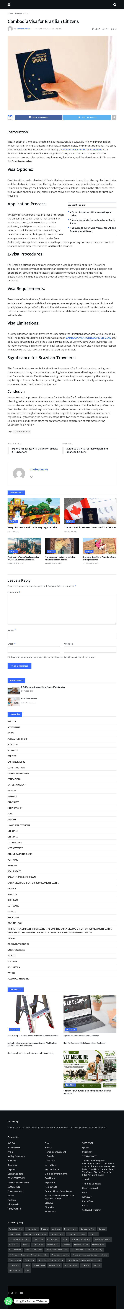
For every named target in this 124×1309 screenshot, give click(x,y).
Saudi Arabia (15, 1260)
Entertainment (17, 784)
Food (10, 813)
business (56, 1229)
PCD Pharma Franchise (56, 1250)
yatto (11, 972)
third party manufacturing (51, 1260)
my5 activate (15, 848)
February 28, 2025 (16, 564)
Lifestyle (18, 13)
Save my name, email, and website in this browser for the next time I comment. (53, 657)
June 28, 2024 (28, 691)
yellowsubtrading (18, 978)
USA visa (86, 1265)
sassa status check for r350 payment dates (33, 882)
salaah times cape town (22, 876)
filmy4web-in (15, 807)
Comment (14, 592)
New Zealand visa (33, 1250)
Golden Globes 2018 (81, 1239)
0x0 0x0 (12, 721)
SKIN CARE (13, 900)
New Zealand (15, 1250)
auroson (13, 744)
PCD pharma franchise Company (87, 1250)
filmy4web (13, 802)
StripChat (13, 917)
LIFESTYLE (13, 836)
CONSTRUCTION (16, 767)
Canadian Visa (57, 1234)
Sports (12, 911)
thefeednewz (23, 28)
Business (13, 750)
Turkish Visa (54, 1265)
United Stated (71, 1265)
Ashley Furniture (18, 738)
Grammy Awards (102, 1239)
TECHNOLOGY (15, 923)
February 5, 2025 (91, 564)
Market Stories (81, 1244)
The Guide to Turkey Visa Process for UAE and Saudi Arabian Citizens (23, 558)
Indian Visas (52, 1244)
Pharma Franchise (60, 1255)
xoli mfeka (14, 967)
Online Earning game (20, 854)
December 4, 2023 (43, 28)
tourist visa (14, 1265)
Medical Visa (98, 1244)
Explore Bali (53, 1239)
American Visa (16, 1229)
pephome (13, 865)
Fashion (12, 796)
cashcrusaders (16, 761)
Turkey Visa (39, 1265)
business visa (70, 1229)
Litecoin (66, 1244)
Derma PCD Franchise (19, 1239)
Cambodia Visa (22, 431)
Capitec (12, 756)
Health (12, 819)
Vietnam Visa (15, 1270)
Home (10, 13)
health (26, 1244)
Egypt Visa (38, 1239)
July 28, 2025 (14, 531)
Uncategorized (16, 949)
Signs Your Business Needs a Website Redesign (81, 1035)
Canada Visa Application (35, 1234)
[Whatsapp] (8, 1301)
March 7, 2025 (72, 531)
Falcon (12, 790)
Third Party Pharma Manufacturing (83, 1260)
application (32, 1229)
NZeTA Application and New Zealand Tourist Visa (43, 687)
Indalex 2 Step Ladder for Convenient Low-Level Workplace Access (33, 1035)
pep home (13, 859)
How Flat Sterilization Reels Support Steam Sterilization (85, 1043)
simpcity (12, 894)
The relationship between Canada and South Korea (90, 527)
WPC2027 (12, 961)
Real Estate (14, 871)
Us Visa (97, 1265)
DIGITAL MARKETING (18, 773)
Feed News (30, 1299)
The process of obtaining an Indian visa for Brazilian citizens (60, 558)
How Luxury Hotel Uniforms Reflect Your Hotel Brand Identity (31, 1053)
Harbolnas (14, 1244)
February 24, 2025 (54, 564)
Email (12, 643)
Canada (102, 1229)
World (11, 955)
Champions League (77, 1234)
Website (68, 643)
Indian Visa (38, 1244)
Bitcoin (44, 1229)
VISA (27, 1270)
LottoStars (15, 842)
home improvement (19, 825)
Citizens (93, 1234)
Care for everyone (29, 698)
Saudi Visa (29, 1260)
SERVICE (12, 888)
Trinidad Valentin (18, 944)
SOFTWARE (13, 905)
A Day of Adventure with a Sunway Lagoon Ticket (33, 527)
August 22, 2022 (29, 703)
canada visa (14, 1234)
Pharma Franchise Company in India (90, 1255)
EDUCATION (14, 779)
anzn (11, 733)
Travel (27, 13)
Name (12, 630)
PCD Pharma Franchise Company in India (28, 1255)
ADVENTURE (14, 727)
